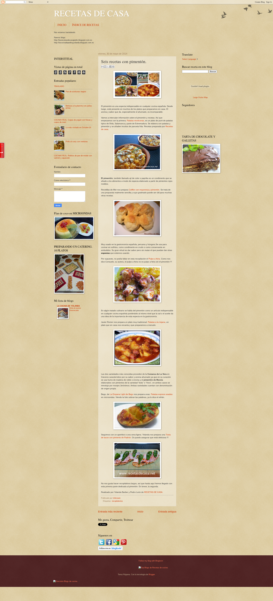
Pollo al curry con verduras (77, 141)
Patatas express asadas (161, 394)
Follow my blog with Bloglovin (151, 561)
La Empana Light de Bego (121, 394)
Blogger (152, 574)
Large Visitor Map (200, 97)
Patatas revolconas (135, 121)
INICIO (61, 25)
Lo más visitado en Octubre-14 (78, 127)
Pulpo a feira (154, 259)
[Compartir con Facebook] (110, 66)
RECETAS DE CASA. (153, 492)
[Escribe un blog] (105, 66)
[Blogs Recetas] (153, 568)
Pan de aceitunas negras (76, 92)
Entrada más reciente (110, 511)
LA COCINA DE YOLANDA (68, 306)
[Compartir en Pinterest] (113, 66)
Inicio (140, 511)
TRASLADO (59, 86)
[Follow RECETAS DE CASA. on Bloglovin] (110, 550)
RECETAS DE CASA (91, 13)
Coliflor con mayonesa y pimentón (144, 190)
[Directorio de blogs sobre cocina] (65, 581)
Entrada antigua (167, 511)
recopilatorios (117, 501)
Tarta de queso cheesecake (75, 309)
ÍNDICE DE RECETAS (85, 25)
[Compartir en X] (107, 66)
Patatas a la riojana (156, 322)
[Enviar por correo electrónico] (102, 66)
